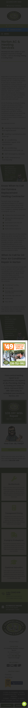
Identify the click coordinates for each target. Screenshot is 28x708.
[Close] (26, 342)
